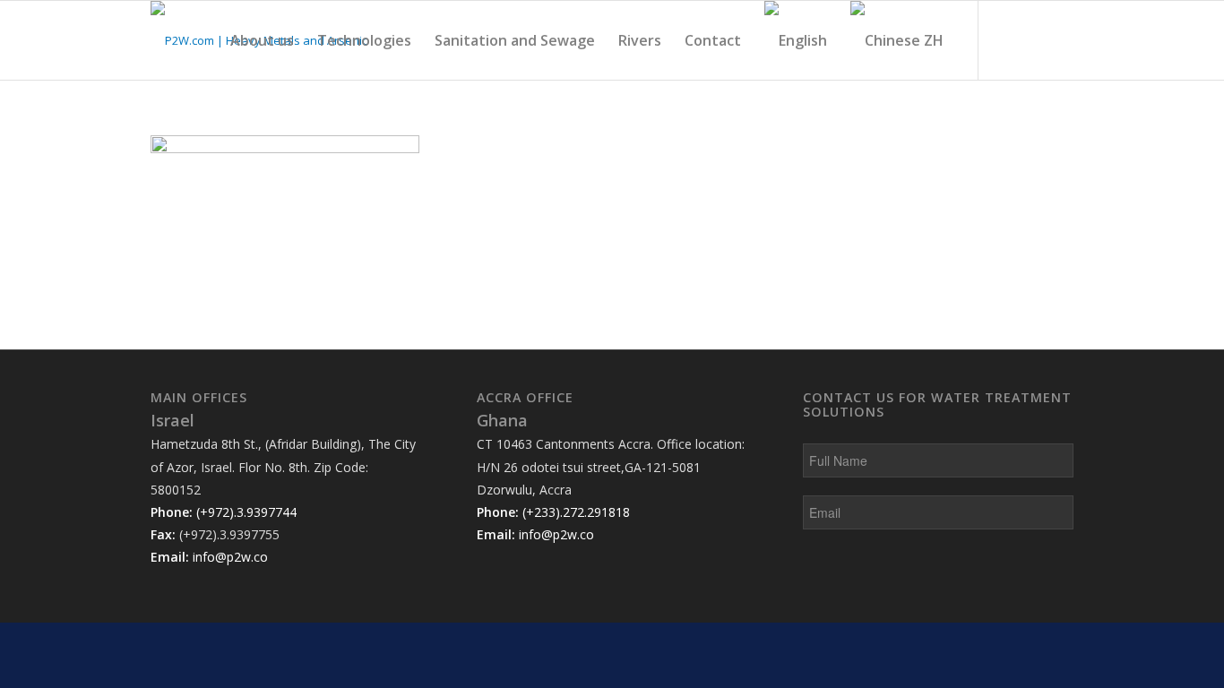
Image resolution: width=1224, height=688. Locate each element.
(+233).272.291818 (576, 511)
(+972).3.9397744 (246, 511)
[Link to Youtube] (1033, 39)
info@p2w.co (230, 556)
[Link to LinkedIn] (1006, 39)
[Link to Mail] (1060, 39)
